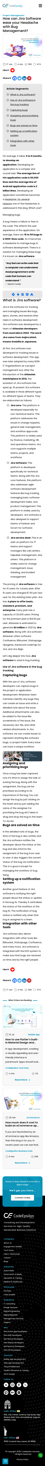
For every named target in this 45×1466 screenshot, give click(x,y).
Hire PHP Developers (12, 1350)
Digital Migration (11, 1315)
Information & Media (13, 1274)
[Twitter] (19, 78)
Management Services (14, 1318)
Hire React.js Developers (14, 1346)
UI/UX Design (9, 1374)
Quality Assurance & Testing (16, 1370)
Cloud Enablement (12, 1366)
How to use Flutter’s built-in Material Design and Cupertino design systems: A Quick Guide (21, 1041)
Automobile (9, 1270)
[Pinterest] (29, 78)
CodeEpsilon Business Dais (18, 1151)
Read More (21, 1079)
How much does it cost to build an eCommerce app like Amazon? (21, 1124)
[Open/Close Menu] (40, 5)
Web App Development (14, 1363)
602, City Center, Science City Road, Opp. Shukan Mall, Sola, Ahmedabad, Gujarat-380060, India (22, 1417)
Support (7, 1322)
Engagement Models (13, 1246)
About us (8, 1243)
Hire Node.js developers (14, 1342)
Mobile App (34, 1035)
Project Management (13, 15)
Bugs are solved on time (23, 125)
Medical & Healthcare (13, 1282)
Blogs (6, 1261)
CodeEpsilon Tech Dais (17, 1068)
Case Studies (9, 1294)
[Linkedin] (24, 78)
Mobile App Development (15, 1359)
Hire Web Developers (13, 1335)
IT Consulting (9, 1304)
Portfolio (7, 1291)
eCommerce (33, 1118)
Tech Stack (9, 1250)
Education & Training (13, 1278)
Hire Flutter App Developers (15, 1331)
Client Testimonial (12, 1254)
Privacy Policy (22, 1459)
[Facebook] (14, 78)
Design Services (10, 1307)
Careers (7, 1258)
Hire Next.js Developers (13, 1339)
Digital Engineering (12, 1311)
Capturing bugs (19, 110)
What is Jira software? (22, 94)
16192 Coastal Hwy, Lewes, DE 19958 (20, 1441)
